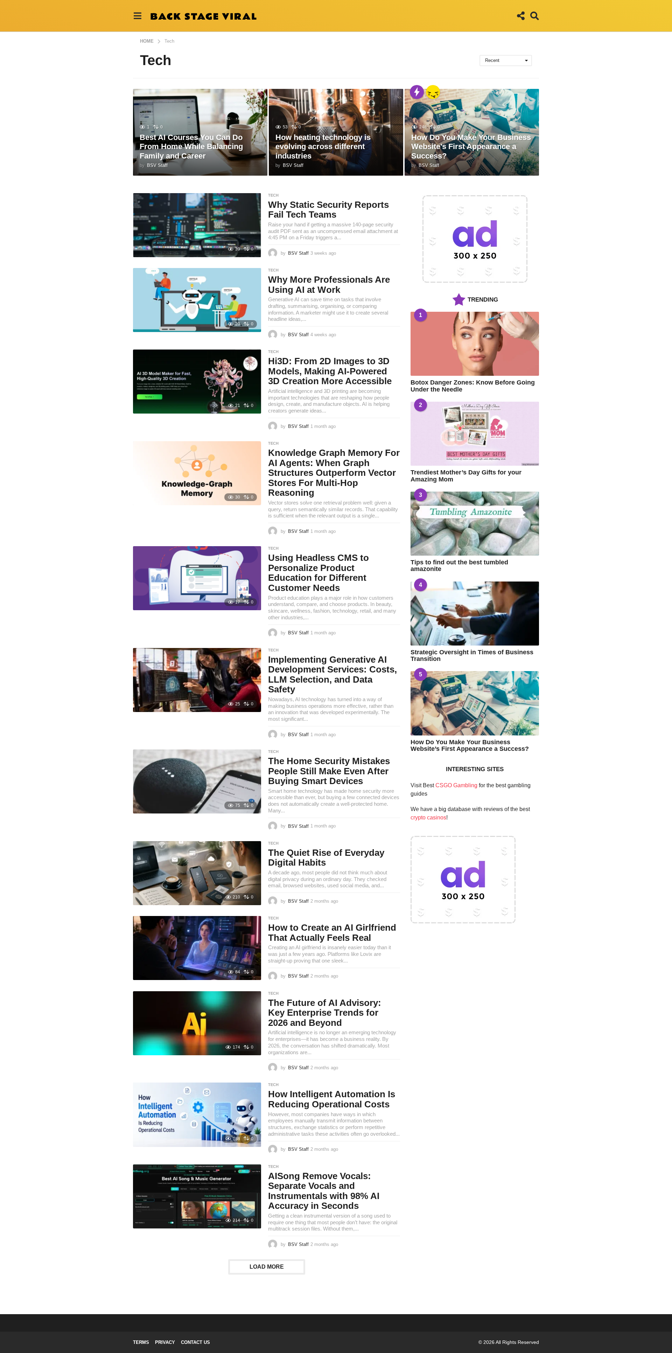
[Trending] (417, 92)
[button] (137, 16)
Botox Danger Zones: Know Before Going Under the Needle (473, 386)
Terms (141, 1342)
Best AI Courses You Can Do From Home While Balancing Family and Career (191, 146)
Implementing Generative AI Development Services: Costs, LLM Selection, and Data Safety (332, 674)
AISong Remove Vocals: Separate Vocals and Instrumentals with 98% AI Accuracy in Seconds (323, 1191)
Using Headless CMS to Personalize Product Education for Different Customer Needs (318, 572)
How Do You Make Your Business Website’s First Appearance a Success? (471, 146)
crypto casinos (428, 817)
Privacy (165, 1342)
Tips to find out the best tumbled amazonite (459, 565)
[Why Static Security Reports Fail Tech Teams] (197, 225)
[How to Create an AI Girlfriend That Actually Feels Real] (197, 948)
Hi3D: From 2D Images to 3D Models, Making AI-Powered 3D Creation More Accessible (330, 371)
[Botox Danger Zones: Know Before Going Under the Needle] (475, 344)
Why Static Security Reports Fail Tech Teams (328, 209)
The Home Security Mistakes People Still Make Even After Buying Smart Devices (329, 771)
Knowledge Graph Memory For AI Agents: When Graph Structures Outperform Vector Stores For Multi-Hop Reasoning (334, 473)
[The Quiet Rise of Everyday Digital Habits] (197, 873)
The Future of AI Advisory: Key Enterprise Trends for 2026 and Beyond (324, 1013)
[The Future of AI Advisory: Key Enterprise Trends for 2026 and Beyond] (197, 1023)
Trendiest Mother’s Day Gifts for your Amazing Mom (466, 475)
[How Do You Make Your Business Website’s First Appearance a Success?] (475, 703)
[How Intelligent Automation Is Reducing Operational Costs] (197, 1115)
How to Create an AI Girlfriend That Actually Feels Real (332, 932)
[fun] (433, 92)
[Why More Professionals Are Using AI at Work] (197, 300)
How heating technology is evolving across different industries (323, 146)
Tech (273, 195)
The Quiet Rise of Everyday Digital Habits (326, 857)
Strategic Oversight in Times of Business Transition (472, 655)
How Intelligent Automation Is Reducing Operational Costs (331, 1099)
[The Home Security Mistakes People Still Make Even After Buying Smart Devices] (197, 781)
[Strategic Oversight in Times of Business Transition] (475, 614)
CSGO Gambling (456, 785)
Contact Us (195, 1342)
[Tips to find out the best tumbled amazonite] (475, 524)
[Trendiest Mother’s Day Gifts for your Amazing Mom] (475, 434)
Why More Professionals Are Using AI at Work (329, 284)
